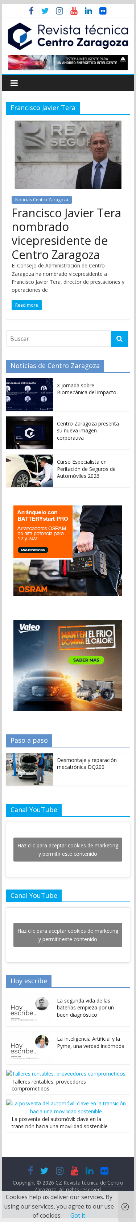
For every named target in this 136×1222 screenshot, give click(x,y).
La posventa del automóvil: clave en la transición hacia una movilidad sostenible (60, 1123)
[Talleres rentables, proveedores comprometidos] (65, 1073)
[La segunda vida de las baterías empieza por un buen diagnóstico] (29, 997)
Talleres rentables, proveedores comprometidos (49, 1085)
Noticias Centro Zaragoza (41, 200)
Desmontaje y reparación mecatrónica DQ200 (87, 764)
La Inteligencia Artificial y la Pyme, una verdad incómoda (90, 1042)
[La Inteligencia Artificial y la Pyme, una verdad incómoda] (29, 1035)
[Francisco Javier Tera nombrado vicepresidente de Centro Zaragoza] (68, 125)
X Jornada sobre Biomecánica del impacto (86, 389)
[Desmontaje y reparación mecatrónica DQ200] (29, 756)
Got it (77, 1215)
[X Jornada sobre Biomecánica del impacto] (29, 382)
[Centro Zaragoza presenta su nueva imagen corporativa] (29, 420)
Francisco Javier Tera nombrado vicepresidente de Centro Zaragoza (66, 233)
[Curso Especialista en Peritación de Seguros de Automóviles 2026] (29, 458)
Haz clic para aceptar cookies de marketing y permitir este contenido (67, 849)
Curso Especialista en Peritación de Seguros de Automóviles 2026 (86, 468)
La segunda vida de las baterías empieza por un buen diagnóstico (85, 1007)
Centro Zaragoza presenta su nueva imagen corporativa (88, 430)
